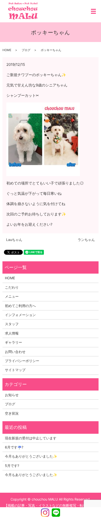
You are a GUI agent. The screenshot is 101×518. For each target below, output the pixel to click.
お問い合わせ (15, 352)
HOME (6, 50)
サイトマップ (15, 370)
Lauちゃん (14, 240)
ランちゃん (86, 240)
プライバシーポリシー (22, 361)
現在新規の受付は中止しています (30, 438)
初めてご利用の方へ (20, 306)
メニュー (12, 296)
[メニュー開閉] (93, 11)
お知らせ (12, 395)
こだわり (12, 287)
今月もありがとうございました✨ (31, 456)
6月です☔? (14, 447)
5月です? (12, 465)
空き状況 (12, 413)
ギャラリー (13, 342)
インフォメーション (20, 315)
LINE (56, 512)
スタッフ (12, 324)
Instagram (45, 512)
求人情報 (12, 333)
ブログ (26, 50)
